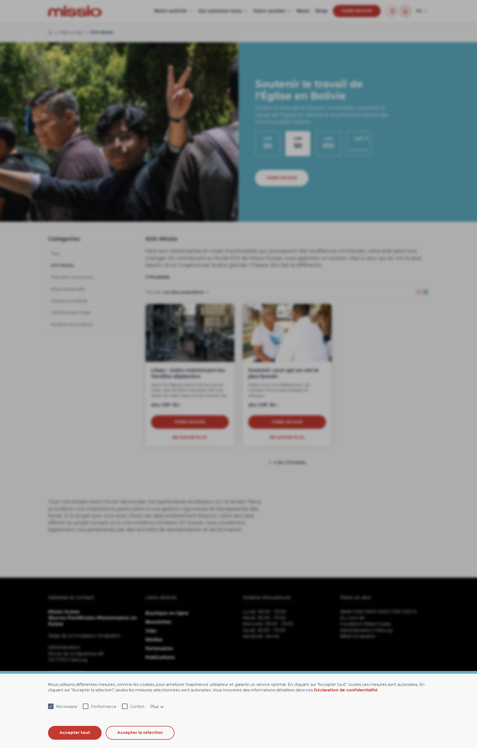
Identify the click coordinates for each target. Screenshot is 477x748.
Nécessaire (66, 706)
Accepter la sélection (140, 732)
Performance (103, 706)
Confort (137, 706)
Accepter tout (75, 732)
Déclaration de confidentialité (346, 690)
